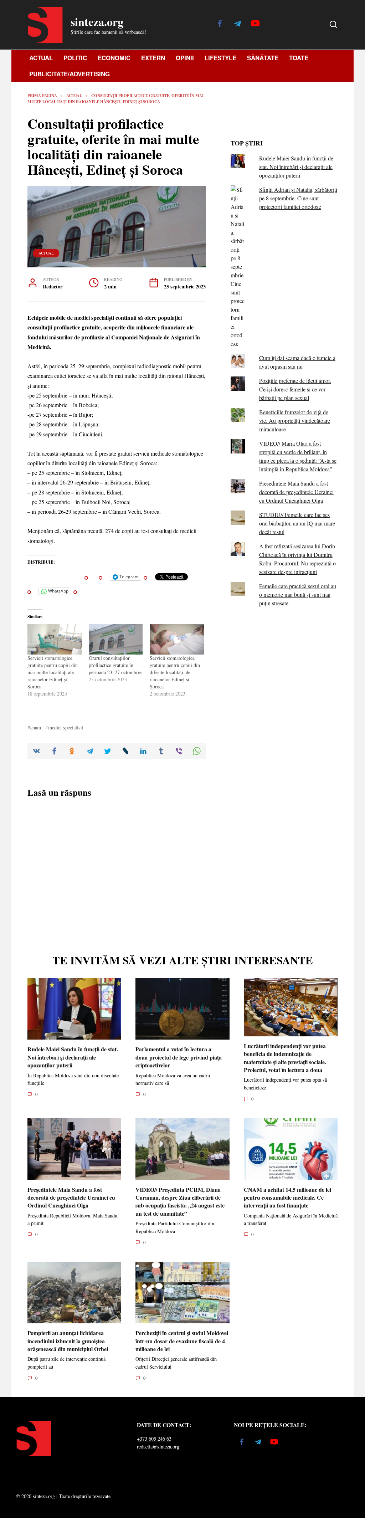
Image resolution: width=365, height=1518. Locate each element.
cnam (35, 727)
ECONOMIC (114, 57)
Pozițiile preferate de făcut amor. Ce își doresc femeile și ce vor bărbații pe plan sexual (295, 389)
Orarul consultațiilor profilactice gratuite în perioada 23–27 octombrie (115, 665)
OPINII (185, 57)
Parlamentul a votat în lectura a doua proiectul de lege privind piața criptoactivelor (178, 1057)
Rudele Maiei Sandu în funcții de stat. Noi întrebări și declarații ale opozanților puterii (296, 166)
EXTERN (153, 57)
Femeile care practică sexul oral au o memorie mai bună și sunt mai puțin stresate (297, 594)
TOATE (298, 57)
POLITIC (75, 57)
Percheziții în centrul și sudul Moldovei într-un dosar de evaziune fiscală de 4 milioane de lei (181, 1341)
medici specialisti (65, 727)
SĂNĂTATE (262, 57)
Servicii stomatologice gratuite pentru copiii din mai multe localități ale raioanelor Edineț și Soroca (52, 672)
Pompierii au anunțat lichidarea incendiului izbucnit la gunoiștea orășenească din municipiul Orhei (67, 1341)
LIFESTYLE (220, 57)
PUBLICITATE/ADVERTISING (69, 74)
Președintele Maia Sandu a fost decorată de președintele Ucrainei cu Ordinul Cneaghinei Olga (296, 491)
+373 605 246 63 (154, 1438)
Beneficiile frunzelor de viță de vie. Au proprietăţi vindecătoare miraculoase (294, 420)
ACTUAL (41, 57)
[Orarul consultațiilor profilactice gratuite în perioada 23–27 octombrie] (116, 639)
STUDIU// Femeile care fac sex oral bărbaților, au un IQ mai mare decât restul (297, 523)
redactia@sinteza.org (158, 1446)
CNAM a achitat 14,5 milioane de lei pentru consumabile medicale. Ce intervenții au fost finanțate (287, 1197)
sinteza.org (97, 21)
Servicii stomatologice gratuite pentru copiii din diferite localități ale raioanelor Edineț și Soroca (175, 672)
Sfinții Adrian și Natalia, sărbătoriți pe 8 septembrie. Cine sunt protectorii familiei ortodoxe (298, 198)
